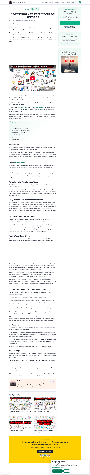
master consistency (39, 107)
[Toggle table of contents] (45, 122)
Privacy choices (5, 472)
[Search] (80, 2)
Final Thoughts (15, 139)
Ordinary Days (35, 9)
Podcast (57, 2)
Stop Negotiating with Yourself (19, 132)
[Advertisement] (32, 53)
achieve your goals (22, 107)
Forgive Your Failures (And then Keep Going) (22, 136)
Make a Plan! (15, 125)
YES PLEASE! (70, 23)
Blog (43, 2)
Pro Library (62, 2)
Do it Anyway (15, 137)
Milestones (20, 162)
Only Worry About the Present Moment (21, 130)
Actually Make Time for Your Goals (20, 128)
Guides (46, 2)
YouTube (51, 2)
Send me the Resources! (45, 451)
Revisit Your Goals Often (17, 134)
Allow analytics (57, 471)
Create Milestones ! (16, 126)
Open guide (69, 43)
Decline (67, 471)
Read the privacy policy (58, 467)
